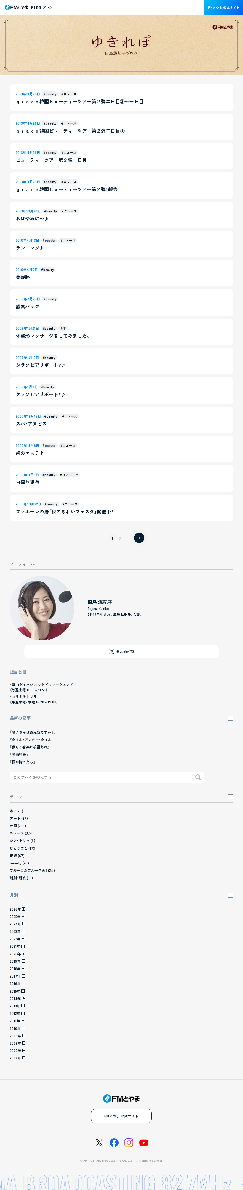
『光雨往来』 (19, 754)
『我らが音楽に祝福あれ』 (29, 746)
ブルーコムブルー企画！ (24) (32, 870)
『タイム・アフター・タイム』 (32, 739)
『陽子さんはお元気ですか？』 (33, 732)
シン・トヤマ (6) (22, 840)
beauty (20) (19, 862)
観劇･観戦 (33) (21, 877)
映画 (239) (18, 825)
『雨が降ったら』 (22, 761)
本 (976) (16, 810)
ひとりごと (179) (23, 848)
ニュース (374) (22, 832)
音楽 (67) (17, 855)
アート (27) (19, 818)
